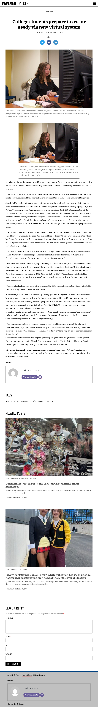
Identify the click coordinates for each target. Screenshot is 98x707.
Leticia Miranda (41, 32)
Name (8, 636)
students (50, 401)
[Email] (40, 377)
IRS (7, 401)
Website (8, 654)
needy (12, 401)
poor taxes (21, 401)
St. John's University (36, 401)
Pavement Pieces (27, 675)
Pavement (15, 3)
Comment (9, 618)
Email (8, 645)
